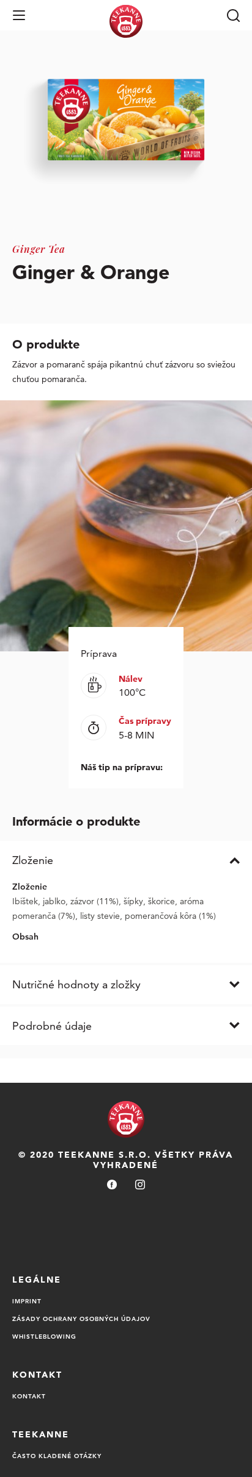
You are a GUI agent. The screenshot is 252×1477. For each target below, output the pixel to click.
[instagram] (140, 1185)
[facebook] (112, 1185)
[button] (19, 15)
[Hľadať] (233, 15)
